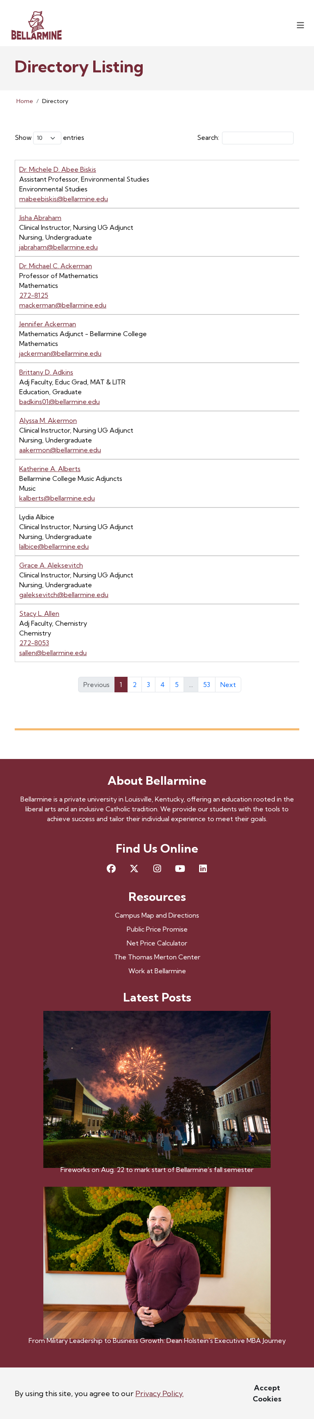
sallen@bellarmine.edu (53, 653)
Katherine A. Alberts (50, 469)
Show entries (49, 137)
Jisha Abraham (40, 217)
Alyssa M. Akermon (48, 420)
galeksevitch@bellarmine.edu (63, 595)
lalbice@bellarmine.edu (54, 546)
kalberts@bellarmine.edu (57, 498)
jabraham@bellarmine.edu (58, 247)
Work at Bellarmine (157, 971)
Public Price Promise (157, 929)
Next (228, 684)
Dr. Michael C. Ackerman (55, 266)
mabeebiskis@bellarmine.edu (63, 199)
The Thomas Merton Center (157, 957)
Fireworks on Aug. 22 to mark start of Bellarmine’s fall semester (157, 1169)
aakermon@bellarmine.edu (60, 450)
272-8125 (33, 295)
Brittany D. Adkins (46, 372)
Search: (208, 137)
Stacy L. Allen (39, 613)
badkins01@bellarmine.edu (59, 401)
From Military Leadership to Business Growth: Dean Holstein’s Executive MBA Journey (157, 1340)
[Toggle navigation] (300, 25)
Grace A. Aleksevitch (51, 565)
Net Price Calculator (157, 943)
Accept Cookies (267, 1393)
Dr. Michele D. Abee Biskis (57, 169)
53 (206, 684)
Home (24, 101)
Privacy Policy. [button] (159, 1393)
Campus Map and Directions (157, 915)
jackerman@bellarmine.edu (60, 353)
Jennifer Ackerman (47, 324)
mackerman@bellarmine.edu (62, 305)
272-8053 (34, 643)
